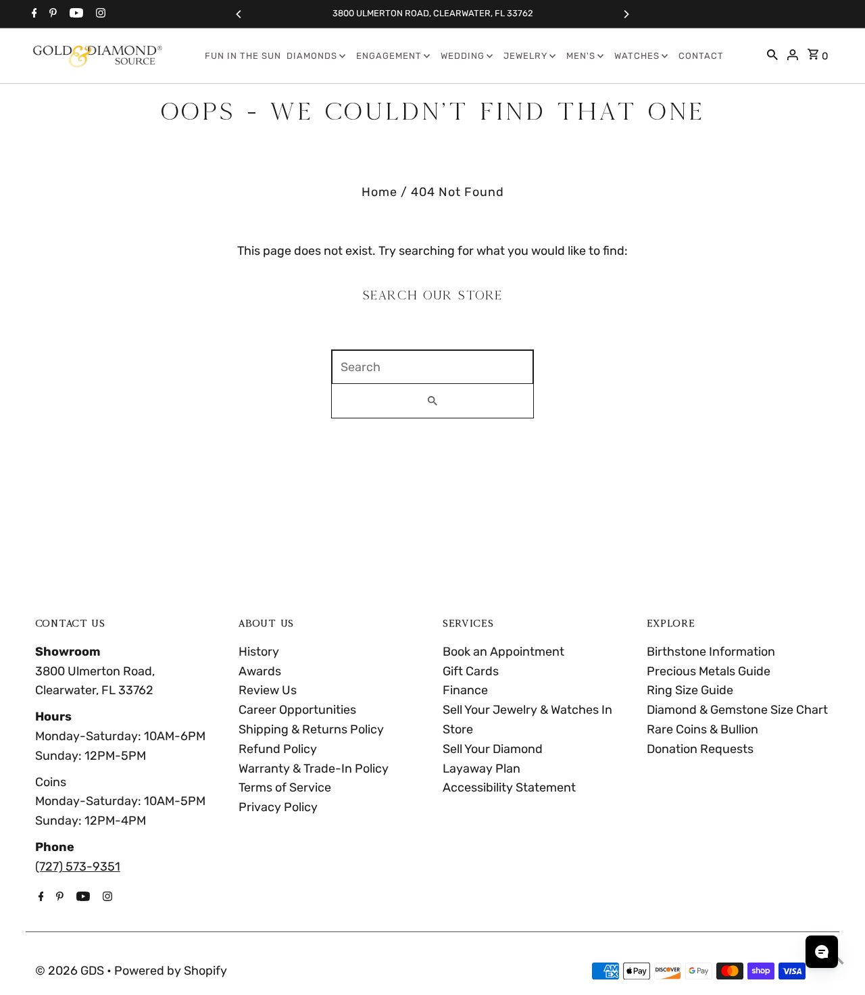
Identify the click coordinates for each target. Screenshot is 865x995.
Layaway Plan (481, 768)
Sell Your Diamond (493, 749)
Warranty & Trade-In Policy (314, 768)
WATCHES (637, 56)
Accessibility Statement (509, 787)
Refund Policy (278, 749)
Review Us (268, 690)
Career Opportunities (297, 709)
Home (379, 192)
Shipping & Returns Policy (311, 729)
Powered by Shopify (170, 970)
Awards (260, 671)
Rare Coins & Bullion (702, 729)
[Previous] (239, 14)
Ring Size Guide (690, 690)
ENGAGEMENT (389, 56)
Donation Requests (700, 749)
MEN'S (580, 56)
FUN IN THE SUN (243, 56)
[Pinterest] (51, 14)
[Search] (772, 56)
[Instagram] (99, 14)
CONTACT (701, 56)
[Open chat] (822, 952)
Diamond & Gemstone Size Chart (737, 709)
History (259, 651)
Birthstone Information (711, 651)
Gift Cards (471, 671)
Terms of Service (285, 787)
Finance (465, 690)
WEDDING (463, 56)
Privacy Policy (278, 807)
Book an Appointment (503, 651)
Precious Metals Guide (708, 671)
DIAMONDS (312, 56)
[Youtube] (74, 14)
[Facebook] (32, 14)
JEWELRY (525, 56)
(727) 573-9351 (77, 866)
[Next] (626, 14)
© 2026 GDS (71, 970)
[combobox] (432, 367)
